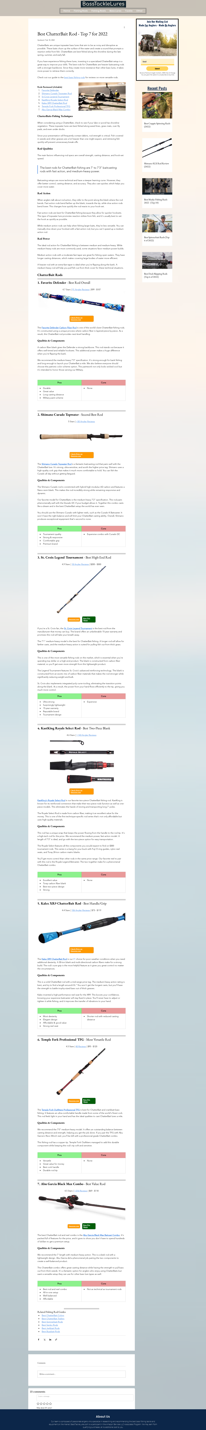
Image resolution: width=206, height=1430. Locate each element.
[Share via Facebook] (38, 1339)
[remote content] (81, 319)
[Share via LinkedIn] (50, 1339)
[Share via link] (56, 1339)
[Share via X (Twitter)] (44, 1339)
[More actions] (124, 27)
